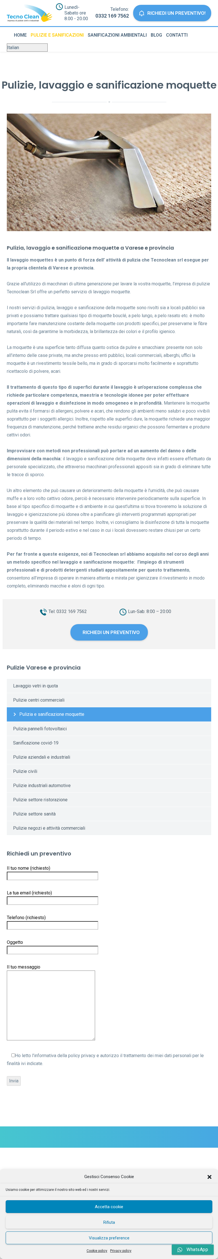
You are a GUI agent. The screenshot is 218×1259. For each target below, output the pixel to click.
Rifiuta (109, 1222)
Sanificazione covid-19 (35, 743)
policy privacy (81, 1055)
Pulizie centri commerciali (38, 700)
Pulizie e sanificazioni (57, 35)
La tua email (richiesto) (29, 893)
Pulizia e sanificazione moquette (51, 714)
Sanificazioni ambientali (117, 35)
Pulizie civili (25, 771)
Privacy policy (120, 1251)
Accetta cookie (109, 1206)
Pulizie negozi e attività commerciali (49, 828)
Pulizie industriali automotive (42, 785)
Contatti (177, 35)
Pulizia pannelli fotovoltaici (40, 728)
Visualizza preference (109, 1238)
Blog (156, 35)
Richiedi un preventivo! (176, 13)
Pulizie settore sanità (34, 814)
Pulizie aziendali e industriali (41, 757)
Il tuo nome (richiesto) (28, 868)
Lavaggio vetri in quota (35, 686)
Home (20, 35)
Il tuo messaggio (23, 967)
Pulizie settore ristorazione (40, 799)
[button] (209, 1177)
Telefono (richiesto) (26, 917)
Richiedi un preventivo (110, 632)
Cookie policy (97, 1251)
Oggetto (15, 942)
